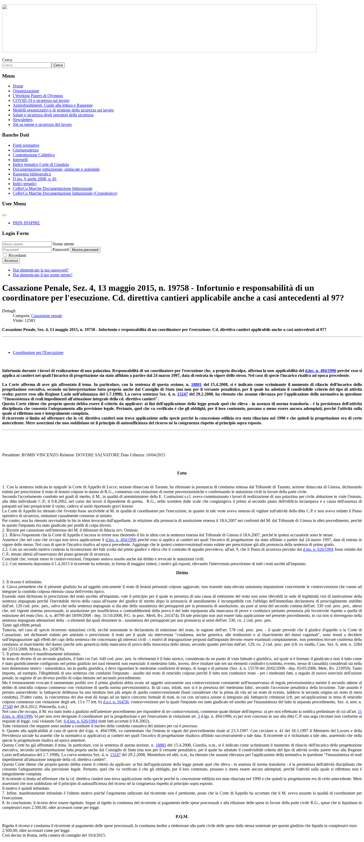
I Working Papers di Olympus (38, 95)
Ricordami (17, 255)
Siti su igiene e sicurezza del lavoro (42, 124)
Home (18, 86)
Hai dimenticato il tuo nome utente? (42, 275)
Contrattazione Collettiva (34, 155)
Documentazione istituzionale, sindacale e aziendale (56, 169)
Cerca (7, 60)
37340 (7, 706)
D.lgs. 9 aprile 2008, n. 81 (35, 179)
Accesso (11, 261)
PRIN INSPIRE (26, 223)
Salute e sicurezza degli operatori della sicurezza (53, 115)
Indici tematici (25, 183)
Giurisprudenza (26, 150)
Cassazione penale (46, 315)
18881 (196, 384)
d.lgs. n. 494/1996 (320, 370)
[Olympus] (159, 51)
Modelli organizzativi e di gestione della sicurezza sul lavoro (63, 110)
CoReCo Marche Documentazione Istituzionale (52, 188)
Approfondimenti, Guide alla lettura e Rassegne (53, 105)
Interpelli (20, 159)
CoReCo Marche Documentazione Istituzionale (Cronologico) (65, 193)
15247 (182, 394)
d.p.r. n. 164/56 (116, 702)
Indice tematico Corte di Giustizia (41, 164)
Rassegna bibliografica (32, 174)
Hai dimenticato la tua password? (40, 270)
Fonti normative (26, 145)
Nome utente (63, 244)
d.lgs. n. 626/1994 (318, 549)
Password (60, 249)
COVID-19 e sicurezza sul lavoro (41, 100)
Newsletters (23, 119)
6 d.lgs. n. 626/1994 (80, 721)
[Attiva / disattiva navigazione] (4, 215)
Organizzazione (26, 91)
